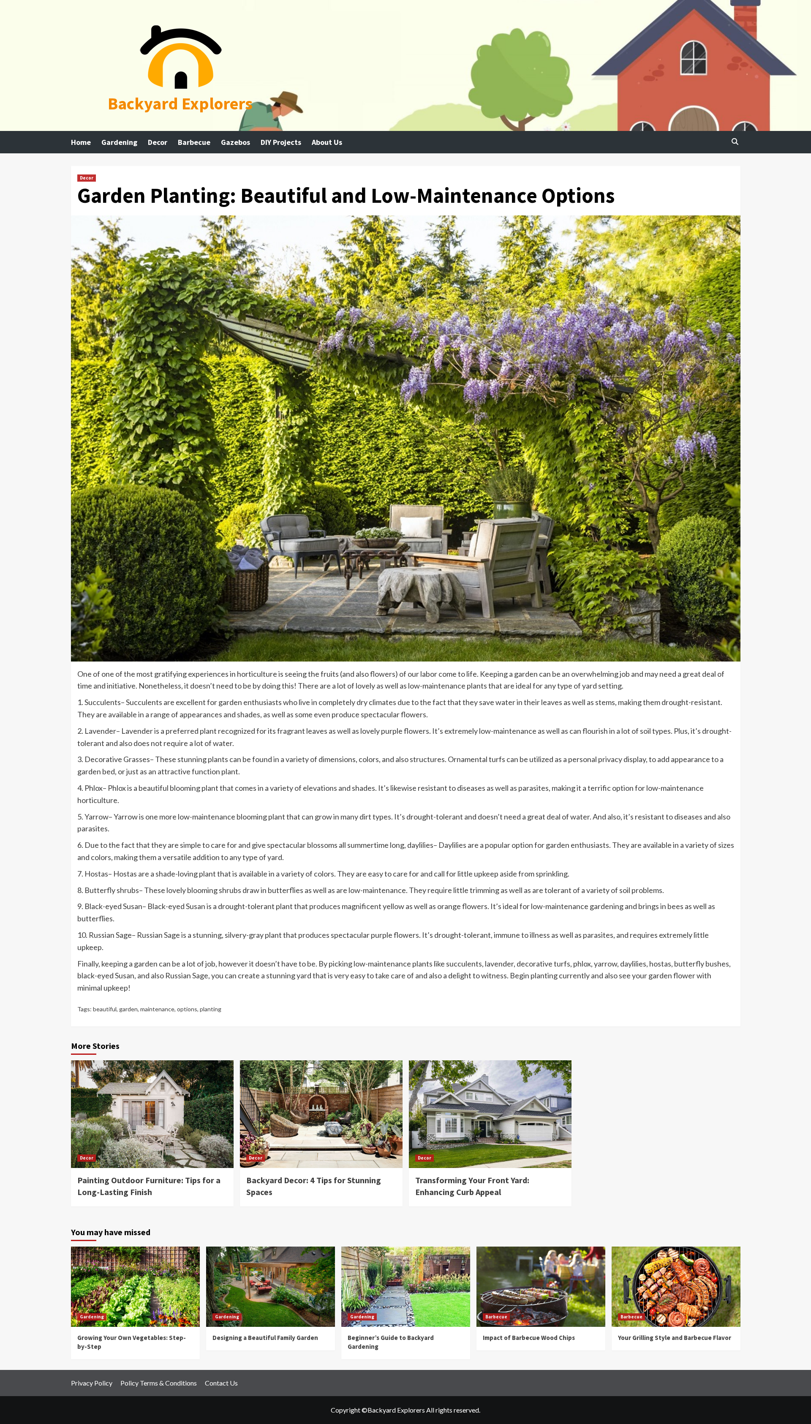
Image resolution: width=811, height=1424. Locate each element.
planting (210, 1009)
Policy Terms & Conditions (158, 1383)
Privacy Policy (91, 1383)
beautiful (105, 1009)
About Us (327, 142)
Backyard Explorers (180, 103)
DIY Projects (281, 142)
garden (128, 1009)
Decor (157, 142)
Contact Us (221, 1383)
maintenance (157, 1009)
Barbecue (194, 142)
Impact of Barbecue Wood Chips (529, 1338)
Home (81, 142)
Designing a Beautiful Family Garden (265, 1338)
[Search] (735, 141)
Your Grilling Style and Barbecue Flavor (674, 1338)
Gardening (119, 142)
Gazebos (235, 142)
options (187, 1009)
